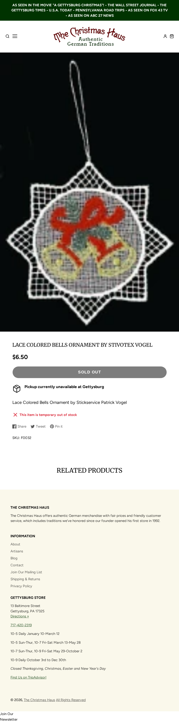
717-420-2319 (21, 625)
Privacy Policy (21, 586)
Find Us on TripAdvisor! (28, 677)
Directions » (19, 616)
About (15, 544)
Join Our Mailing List (26, 572)
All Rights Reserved (71, 700)
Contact (17, 565)
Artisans (16, 551)
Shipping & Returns (25, 579)
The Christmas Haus (39, 700)
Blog (13, 558)
